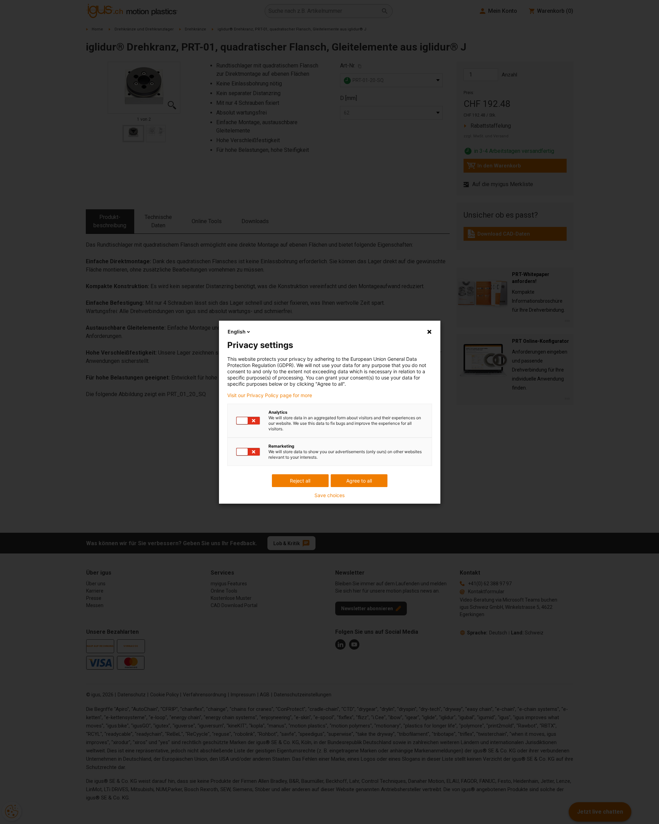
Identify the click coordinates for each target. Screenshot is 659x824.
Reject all (300, 481)
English (237, 332)
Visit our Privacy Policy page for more (269, 395)
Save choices (329, 495)
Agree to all (359, 481)
